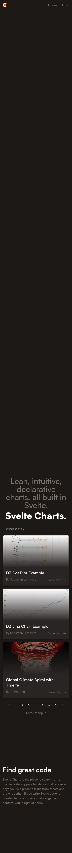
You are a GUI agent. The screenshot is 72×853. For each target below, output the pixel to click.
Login (65, 5)
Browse (52, 5)
